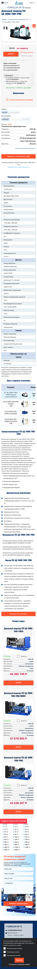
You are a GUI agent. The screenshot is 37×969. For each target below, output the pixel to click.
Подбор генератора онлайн (13, 821)
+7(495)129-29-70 (15, 7)
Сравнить (24, 656)
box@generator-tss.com (15, 930)
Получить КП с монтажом (18, 614)
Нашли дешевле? (28, 52)
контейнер (26, 119)
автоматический (14, 112)
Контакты (28, 7)
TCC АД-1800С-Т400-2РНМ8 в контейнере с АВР (10, 421)
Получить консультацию (18, 903)
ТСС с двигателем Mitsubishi (11, 67)
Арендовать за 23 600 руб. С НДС (18, 156)
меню (6, 3)
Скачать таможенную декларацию (21, 99)
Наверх (31, 3)
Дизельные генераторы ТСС (19, 19)
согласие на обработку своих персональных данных (19, 910)
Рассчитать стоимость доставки (18, 88)
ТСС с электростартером (10, 70)
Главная (4, 19)
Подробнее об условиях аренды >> (18, 167)
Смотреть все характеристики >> (25, 148)
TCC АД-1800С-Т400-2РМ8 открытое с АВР (10, 404)
